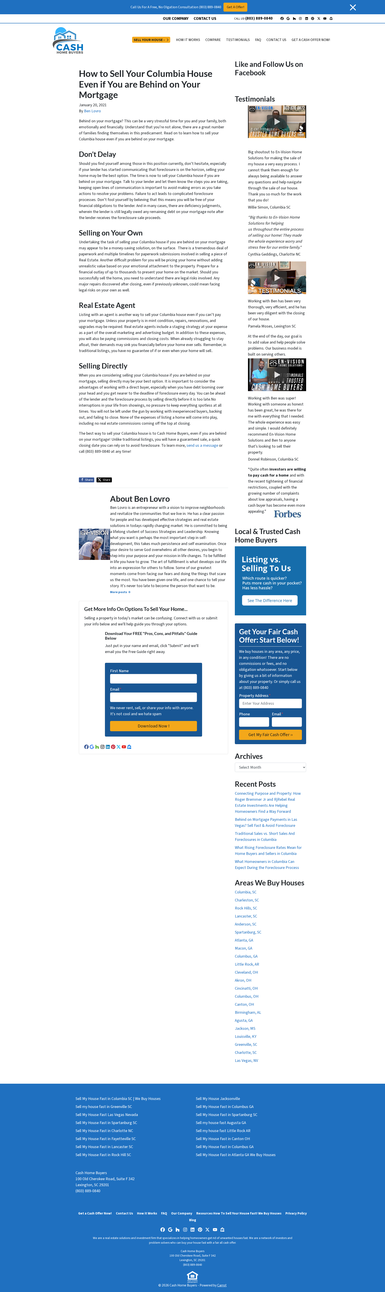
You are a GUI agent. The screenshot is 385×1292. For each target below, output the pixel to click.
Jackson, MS (245, 1028)
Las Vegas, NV (246, 1060)
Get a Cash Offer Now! (95, 1213)
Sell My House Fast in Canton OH (223, 1139)
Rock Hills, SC (246, 908)
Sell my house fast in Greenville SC (104, 1107)
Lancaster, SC (246, 916)
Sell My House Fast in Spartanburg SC (106, 1123)
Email (115, 689)
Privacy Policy (296, 1213)
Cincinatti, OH (246, 988)
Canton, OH (244, 1004)
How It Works (188, 39)
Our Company (175, 18)
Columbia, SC (245, 892)
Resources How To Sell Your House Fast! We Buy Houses (238, 1213)
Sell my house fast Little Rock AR (223, 1131)
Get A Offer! (235, 7)
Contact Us (205, 18)
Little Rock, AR (247, 964)
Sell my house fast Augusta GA (221, 1123)
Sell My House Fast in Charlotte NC (104, 1131)
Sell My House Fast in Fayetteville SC (106, 1139)
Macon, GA (243, 948)
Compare (213, 39)
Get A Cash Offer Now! (311, 39)
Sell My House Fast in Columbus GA (225, 1107)
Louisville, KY (245, 1036)
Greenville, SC (246, 1044)
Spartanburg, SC (248, 932)
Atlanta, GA (244, 940)
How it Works (147, 1213)
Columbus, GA (246, 956)
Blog (192, 1220)
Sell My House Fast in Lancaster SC (104, 1147)
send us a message (202, 445)
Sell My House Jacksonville (218, 1099)
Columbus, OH (246, 996)
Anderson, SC (245, 924)
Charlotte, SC (246, 1052)
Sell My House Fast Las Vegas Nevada (107, 1115)
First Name (119, 671)
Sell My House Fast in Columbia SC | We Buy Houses (118, 1099)
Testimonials (238, 39)
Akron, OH (243, 980)
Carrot (222, 1285)
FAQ (258, 39)
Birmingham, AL (248, 1012)
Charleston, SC (247, 900)
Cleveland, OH (246, 972)
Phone (244, 714)
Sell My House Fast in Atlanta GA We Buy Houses (236, 1155)
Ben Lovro (92, 111)
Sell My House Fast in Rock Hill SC (103, 1155)
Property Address (255, 695)
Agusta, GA (244, 1020)
